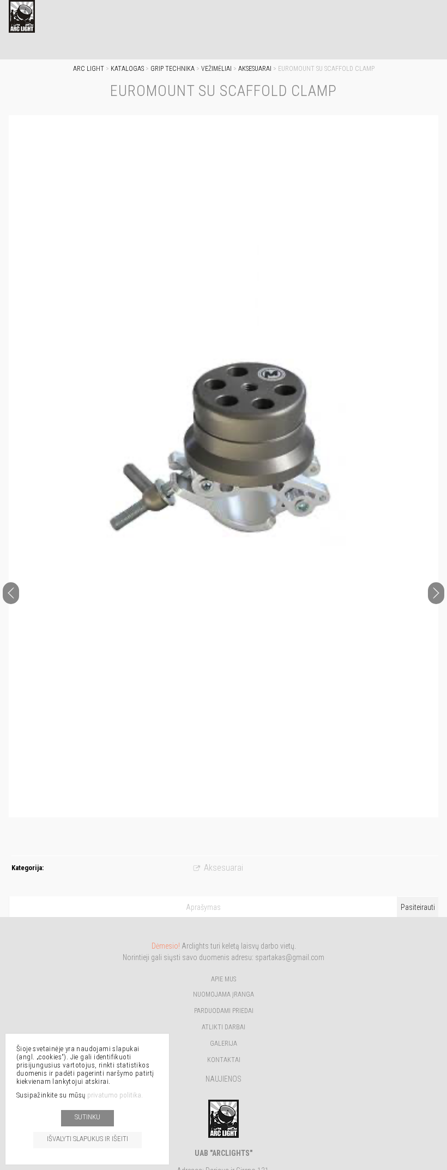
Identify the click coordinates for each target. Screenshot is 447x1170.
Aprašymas (203, 907)
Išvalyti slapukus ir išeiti (87, 1139)
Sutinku (87, 1117)
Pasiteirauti (418, 907)
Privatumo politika (114, 1095)
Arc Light (88, 69)
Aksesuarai (254, 69)
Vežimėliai (216, 69)
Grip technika (172, 69)
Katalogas (127, 69)
